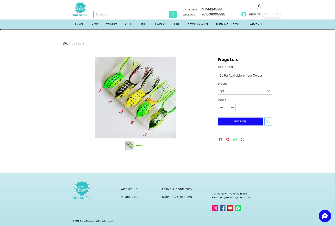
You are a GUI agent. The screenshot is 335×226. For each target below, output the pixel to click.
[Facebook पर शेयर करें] (220, 139)
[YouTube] (230, 208)
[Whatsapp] (238, 208)
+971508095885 (210, 14)
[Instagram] (215, 208)
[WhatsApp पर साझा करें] (235, 139)
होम (65, 43)
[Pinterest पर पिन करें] (227, 139)
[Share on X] (242, 139)
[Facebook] (222, 208)
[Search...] (173, 14)
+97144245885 (211, 9)
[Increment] (232, 107)
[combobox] (245, 91)
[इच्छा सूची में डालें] (268, 121)
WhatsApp (189, 14)
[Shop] (259, 6)
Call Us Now (191, 9)
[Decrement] (221, 107)
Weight (223, 83)
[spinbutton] (227, 107)
